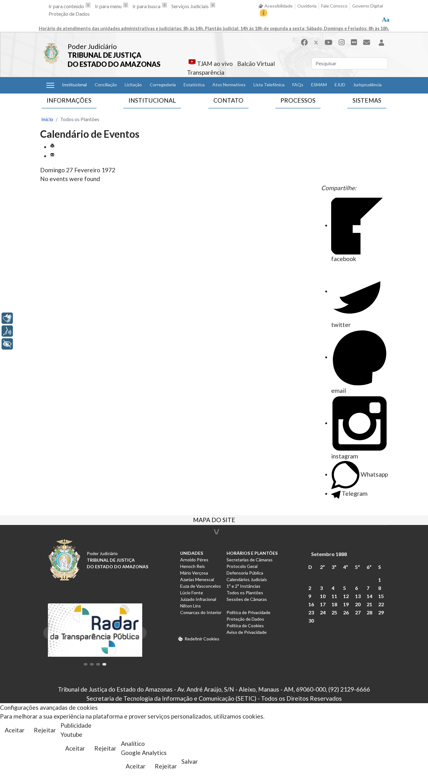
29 (381, 612)
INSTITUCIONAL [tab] (152, 100)
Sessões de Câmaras (247, 599)
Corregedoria (163, 84)
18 (334, 604)
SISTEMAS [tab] (366, 100)
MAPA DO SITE (214, 520)
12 (346, 596)
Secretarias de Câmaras (250, 559)
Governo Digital (367, 5)
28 (369, 612)
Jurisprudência (367, 84)
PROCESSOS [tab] (298, 100)
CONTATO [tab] (228, 100)
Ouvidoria (306, 5)
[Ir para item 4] (104, 664)
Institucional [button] (74, 84)
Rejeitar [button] (45, 730)
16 (311, 604)
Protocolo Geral (242, 566)
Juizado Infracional (198, 599)
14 (369, 596)
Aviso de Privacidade (247, 632)
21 (369, 604)
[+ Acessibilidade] (7, 344)
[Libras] (7, 318)
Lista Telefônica (268, 84)
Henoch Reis (192, 566)
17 (323, 604)
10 (323, 596)
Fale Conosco (334, 5)
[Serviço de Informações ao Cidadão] (263, 13)
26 (346, 612)
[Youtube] (328, 42)
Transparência (205, 72)
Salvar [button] (189, 761)
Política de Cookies (245, 625)
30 (311, 620)
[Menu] (50, 85)
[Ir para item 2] (92, 664)
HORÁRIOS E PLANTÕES (252, 553)
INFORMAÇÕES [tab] (69, 100)
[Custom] (366, 42)
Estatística (194, 84)
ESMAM (319, 84)
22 (381, 604)
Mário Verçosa (194, 572)
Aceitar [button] (14, 730)
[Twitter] (316, 42)
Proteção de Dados (69, 14)
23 (311, 612)
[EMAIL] (52, 155)
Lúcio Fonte (191, 592)
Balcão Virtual (256, 63)
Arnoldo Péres (194, 559)
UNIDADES (191, 553)
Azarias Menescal (197, 579)
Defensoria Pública (245, 572)
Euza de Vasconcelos (200, 586)
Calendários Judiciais (247, 579)
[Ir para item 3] (98, 664)
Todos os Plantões (245, 592)
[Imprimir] (52, 146)
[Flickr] (354, 42)
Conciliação (106, 84)
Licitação (133, 84)
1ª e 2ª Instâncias (243, 586)
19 (346, 604)
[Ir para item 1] (85, 664)
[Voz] (7, 331)
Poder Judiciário (92, 46)
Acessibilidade (278, 5)
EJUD (340, 84)
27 (358, 612)
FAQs (297, 84)
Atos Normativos (229, 84)
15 (381, 596)
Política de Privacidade (248, 612)
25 (334, 612)
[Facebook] (304, 42)
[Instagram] (342, 42)
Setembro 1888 (329, 554)
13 (358, 596)
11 (334, 596)
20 (358, 604)
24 (323, 612)
